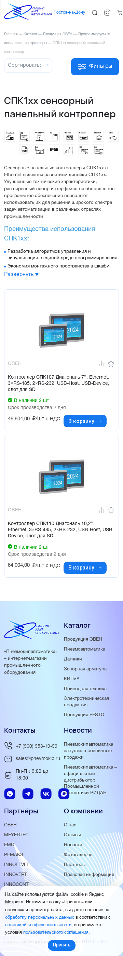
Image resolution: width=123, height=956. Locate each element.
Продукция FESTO (84, 715)
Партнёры (75, 865)
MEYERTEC (16, 835)
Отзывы (72, 835)
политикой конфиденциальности (38, 925)
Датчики (73, 659)
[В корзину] (100, 421)
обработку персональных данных (39, 918)
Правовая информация (89, 875)
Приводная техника (85, 689)
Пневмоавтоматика (84, 649)
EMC (9, 845)
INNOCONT (16, 884)
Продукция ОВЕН (83, 639)
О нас (70, 825)
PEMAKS (13, 855)
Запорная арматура (85, 669)
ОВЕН (10, 825)
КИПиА (72, 679)
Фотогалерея (78, 855)
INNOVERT (15, 875)
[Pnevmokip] (28, 18)
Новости (73, 845)
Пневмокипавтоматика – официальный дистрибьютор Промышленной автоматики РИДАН (90, 780)
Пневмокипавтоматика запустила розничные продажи (88, 751)
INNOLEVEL (16, 865)
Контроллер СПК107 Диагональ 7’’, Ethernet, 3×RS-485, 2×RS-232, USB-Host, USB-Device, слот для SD (58, 383)
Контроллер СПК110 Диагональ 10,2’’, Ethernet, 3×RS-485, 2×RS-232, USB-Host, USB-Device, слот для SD (61, 530)
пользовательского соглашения (55, 933)
